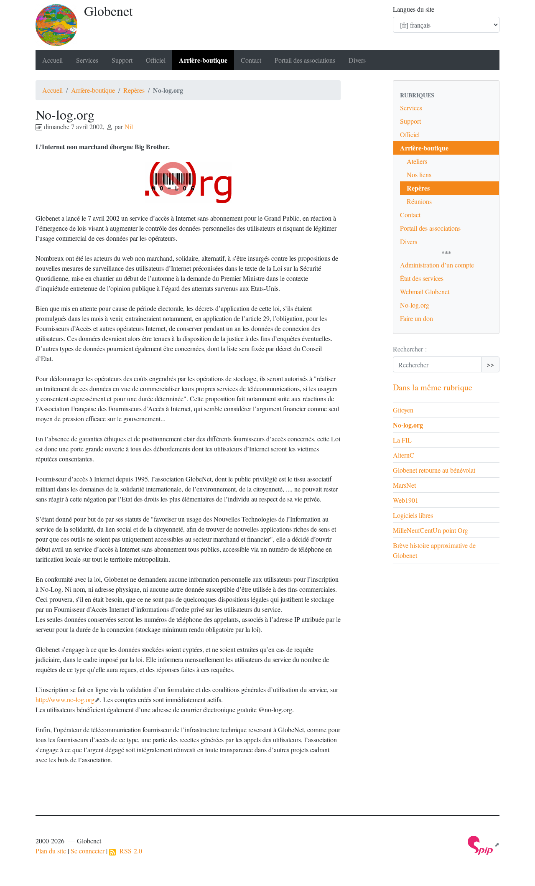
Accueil (52, 60)
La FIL (402, 439)
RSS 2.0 (129, 850)
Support (122, 60)
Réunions (419, 201)
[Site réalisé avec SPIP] (483, 844)
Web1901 (405, 500)
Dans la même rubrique (432, 387)
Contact (251, 60)
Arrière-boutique (203, 60)
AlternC (403, 455)
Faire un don (416, 318)
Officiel (156, 60)
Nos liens (419, 174)
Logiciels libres (413, 515)
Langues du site (413, 9)
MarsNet (404, 485)
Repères (134, 90)
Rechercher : (410, 348)
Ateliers (417, 161)
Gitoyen (403, 409)
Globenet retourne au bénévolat (434, 470)
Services (87, 60)
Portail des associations (305, 60)
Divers (357, 60)
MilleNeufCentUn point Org (430, 530)
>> (490, 364)
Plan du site (51, 850)
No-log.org (414, 304)
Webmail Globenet (424, 291)
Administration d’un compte (437, 264)
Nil (129, 126)
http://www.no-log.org (65, 699)
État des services (421, 278)
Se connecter (87, 850)
